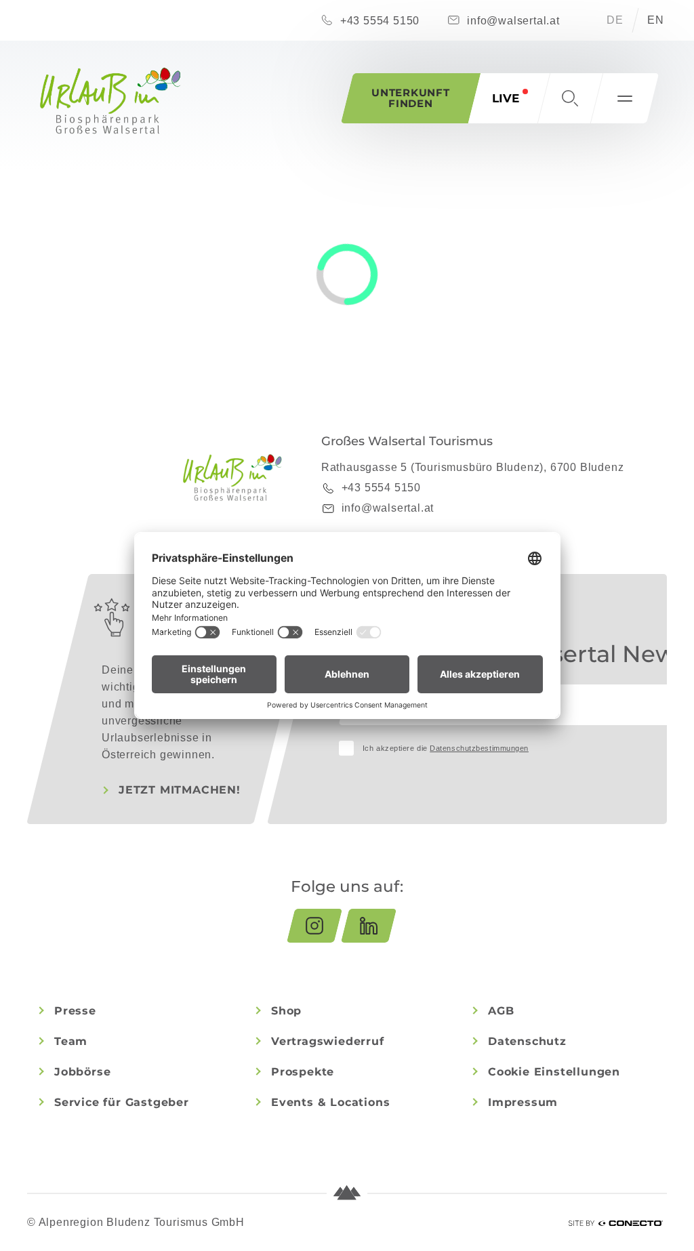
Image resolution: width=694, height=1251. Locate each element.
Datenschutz (527, 1041)
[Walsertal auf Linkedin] (368, 926)
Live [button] (505, 98)
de (615, 20)
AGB (501, 1010)
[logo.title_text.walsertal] (110, 100)
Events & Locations (330, 1102)
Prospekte (302, 1071)
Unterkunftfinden (410, 98)
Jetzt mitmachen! (180, 789)
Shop (286, 1010)
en (655, 20)
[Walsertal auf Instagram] (314, 926)
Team (70, 1041)
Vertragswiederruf (327, 1041)
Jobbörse (82, 1071)
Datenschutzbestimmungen (479, 748)
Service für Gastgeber (121, 1102)
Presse (75, 1010)
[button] (570, 98)
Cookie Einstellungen (554, 1071)
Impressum (523, 1102)
